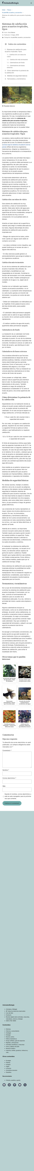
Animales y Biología (11, 1009)
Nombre (6, 770)
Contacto (8, 1015)
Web (4, 786)
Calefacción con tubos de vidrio (16, 55)
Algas (7, 1066)
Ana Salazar (11, 32)
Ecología (8, 1060)
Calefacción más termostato (17, 59)
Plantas (8, 1062)
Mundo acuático (10, 1048)
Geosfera (8, 1072)
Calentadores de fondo (16, 62)
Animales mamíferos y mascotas (15, 1044)
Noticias (8, 1029)
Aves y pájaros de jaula (12, 1046)
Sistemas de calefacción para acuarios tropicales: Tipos (15, 50)
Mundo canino (10, 1037)
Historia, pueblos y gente (13, 1080)
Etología (8, 1035)
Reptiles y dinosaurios (12, 1042)
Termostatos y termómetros (15, 79)
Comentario (7, 750)
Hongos (8, 1064)
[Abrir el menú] (31, 3)
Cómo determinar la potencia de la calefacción (17, 71)
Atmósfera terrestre (11, 1070)
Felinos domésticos (11, 1038)
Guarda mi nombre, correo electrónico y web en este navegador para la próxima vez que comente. (18, 796)
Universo (8, 1068)
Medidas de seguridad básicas (16, 76)
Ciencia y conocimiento (12, 1031)
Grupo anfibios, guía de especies (15, 1040)
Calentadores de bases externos (16, 66)
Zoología (8, 1033)
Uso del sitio (9, 1013)
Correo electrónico (9, 778)
